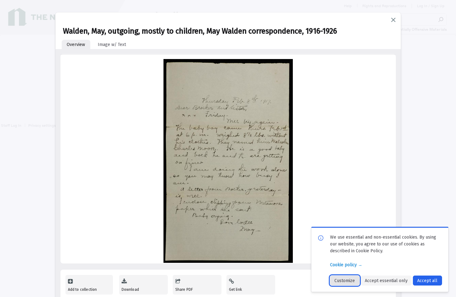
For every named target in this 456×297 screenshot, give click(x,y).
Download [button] (130, 289)
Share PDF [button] (184, 289)
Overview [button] (76, 44)
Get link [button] (235, 289)
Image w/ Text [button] (112, 44)
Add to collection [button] (82, 289)
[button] (393, 20)
